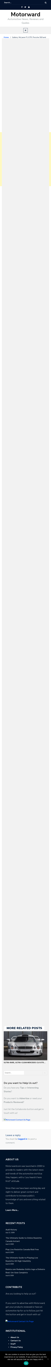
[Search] (45, 2)
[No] (48, 1359)
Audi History (11, 1229)
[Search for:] (12, 2)
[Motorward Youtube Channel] (28, 7)
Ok (26, 1363)
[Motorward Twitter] (25, 7)
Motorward (25, 14)
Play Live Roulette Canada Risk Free (22, 1249)
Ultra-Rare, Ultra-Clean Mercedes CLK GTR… (24, 1062)
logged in (22, 1139)
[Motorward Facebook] (22, 7)
